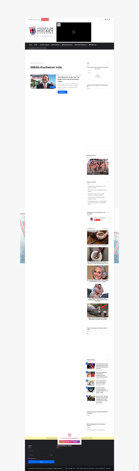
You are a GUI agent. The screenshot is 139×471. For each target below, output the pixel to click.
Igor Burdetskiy (62, 75)
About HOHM (80, 468)
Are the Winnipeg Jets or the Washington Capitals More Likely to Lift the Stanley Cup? (97, 203)
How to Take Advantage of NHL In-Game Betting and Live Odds (64, 19)
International (56, 44)
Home (30, 44)
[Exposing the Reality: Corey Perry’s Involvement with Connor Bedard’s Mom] (91, 374)
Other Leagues (45, 44)
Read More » (62, 92)
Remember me (32, 458)
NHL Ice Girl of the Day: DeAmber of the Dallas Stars (97, 172)
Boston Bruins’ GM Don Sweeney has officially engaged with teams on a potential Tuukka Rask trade (102, 399)
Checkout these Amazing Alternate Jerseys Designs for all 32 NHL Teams (102, 390)
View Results (98, 76)
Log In (41, 461)
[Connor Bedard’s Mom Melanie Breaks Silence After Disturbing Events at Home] (91, 366)
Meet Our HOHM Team (89, 468)
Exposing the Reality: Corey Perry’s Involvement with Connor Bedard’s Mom (102, 375)
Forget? (51, 455)
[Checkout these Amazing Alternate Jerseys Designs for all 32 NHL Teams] (91, 389)
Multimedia (93, 44)
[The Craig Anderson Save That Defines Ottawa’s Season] (91, 383)
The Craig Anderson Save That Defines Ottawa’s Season (101, 382)
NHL (36, 44)
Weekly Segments (67, 44)
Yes (90, 70)
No (89, 72)
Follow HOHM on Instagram (69, 441)
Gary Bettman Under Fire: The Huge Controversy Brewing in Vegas (68, 79)
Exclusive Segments (81, 44)
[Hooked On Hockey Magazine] (41, 31)
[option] (98, 167)
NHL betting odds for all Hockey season (96, 429)
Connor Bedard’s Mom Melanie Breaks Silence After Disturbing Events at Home (102, 366)
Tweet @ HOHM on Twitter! (64, 446)
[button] (74, 32)
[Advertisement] (69, 54)
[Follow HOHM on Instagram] (69, 436)
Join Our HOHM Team (100, 468)
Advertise (108, 468)
